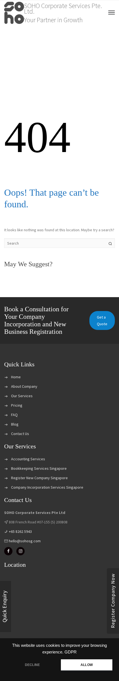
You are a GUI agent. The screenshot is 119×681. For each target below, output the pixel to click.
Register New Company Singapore (39, 477)
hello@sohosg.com (24, 540)
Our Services (22, 395)
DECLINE (32, 665)
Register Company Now (113, 601)
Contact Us (20, 433)
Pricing (16, 405)
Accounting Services (28, 458)
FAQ (14, 414)
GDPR (70, 652)
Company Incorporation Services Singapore (47, 487)
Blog (15, 424)
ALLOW (87, 665)
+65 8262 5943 (20, 531)
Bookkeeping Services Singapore (39, 468)
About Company (24, 386)
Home (16, 376)
